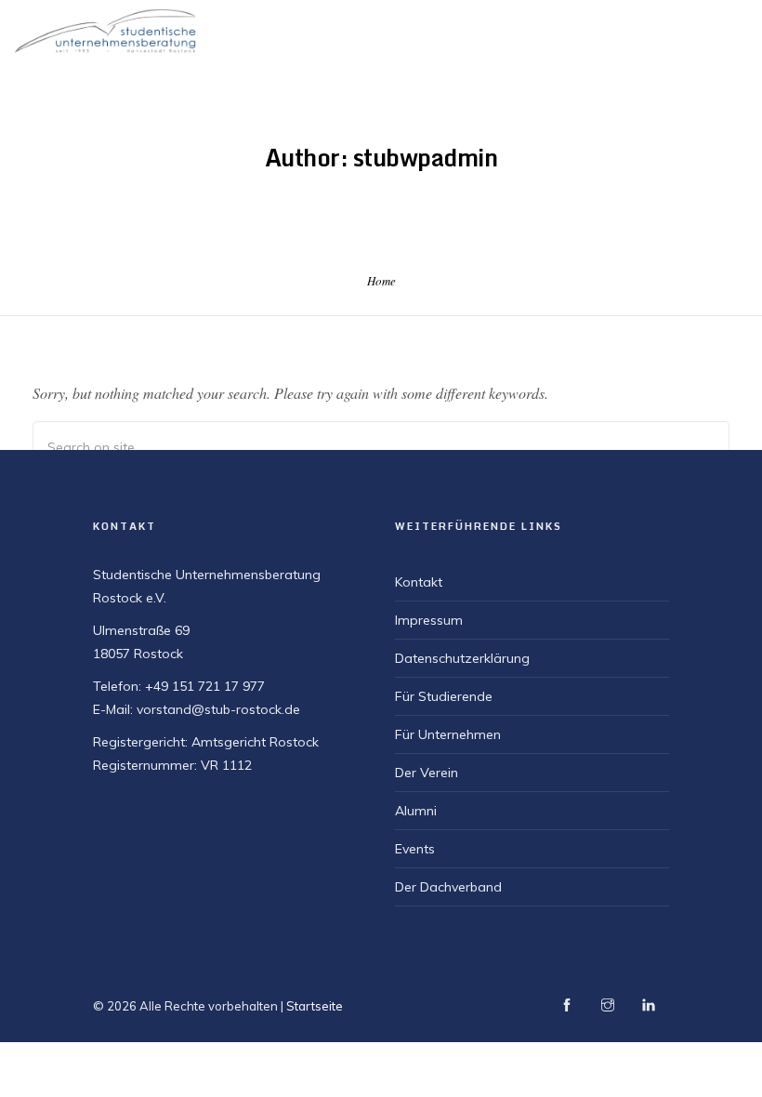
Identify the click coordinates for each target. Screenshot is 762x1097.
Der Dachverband (448, 887)
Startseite (314, 1005)
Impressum (429, 620)
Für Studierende (444, 696)
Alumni (416, 810)
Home (381, 280)
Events (415, 848)
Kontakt (418, 582)
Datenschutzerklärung (462, 658)
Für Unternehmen (448, 734)
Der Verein (426, 772)
